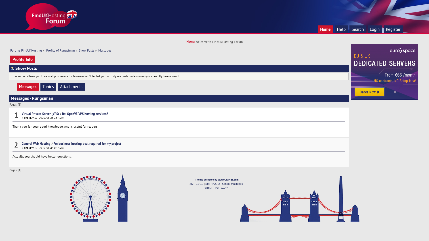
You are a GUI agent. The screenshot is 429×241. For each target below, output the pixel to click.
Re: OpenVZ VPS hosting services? (85, 114)
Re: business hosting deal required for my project (87, 143)
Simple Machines (232, 184)
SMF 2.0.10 (196, 184)
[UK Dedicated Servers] (384, 99)
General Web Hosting (36, 143)
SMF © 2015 (213, 184)
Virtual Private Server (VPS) (40, 114)
